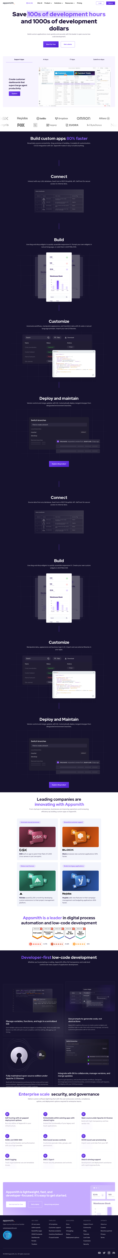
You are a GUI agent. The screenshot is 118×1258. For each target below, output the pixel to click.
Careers (103, 1227)
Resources (69, 3)
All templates (53, 1224)
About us (104, 1224)
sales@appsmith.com (10, 1228)
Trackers (34, 1244)
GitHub (68, 1227)
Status (68, 1234)
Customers (87, 1241)
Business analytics (55, 1231)
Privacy (103, 1234)
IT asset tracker (54, 1237)
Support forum (88, 1224)
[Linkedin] (109, 1253)
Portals (34, 1241)
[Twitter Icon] (104, 1253)
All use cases (36, 1224)
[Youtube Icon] (99, 1253)
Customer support (55, 1227)
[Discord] (113, 1253)
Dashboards (36, 1237)
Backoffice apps (37, 1231)
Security (86, 1244)
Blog (84, 1231)
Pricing (79, 3)
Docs (67, 1224)
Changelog (69, 1231)
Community (87, 1227)
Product (47, 3)
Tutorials (86, 1234)
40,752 (29, 3)
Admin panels (36, 1227)
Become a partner (106, 1231)
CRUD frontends (37, 1234)
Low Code (86, 1237)
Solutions (57, 3)
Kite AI (39, 3)
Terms (103, 1237)
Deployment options (72, 1237)
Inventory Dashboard (56, 1234)
